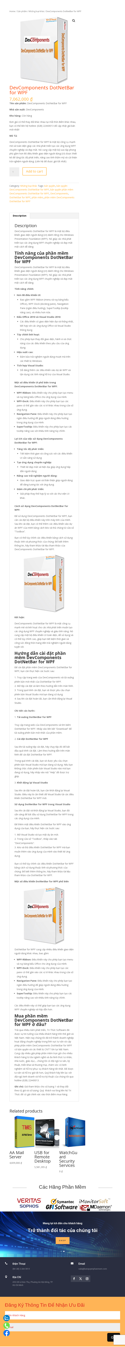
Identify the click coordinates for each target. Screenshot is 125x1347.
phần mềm (37, 197)
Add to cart (34, 171)
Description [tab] (19, 215)
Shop (62, 1241)
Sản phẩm (22, 11)
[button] (74, 21)
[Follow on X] (80, 1278)
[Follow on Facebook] (74, 1278)
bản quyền (49, 185)
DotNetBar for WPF (19, 197)
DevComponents (59, 193)
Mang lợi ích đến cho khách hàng (62, 1223)
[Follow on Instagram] (87, 1278)
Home (12, 11)
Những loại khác (36, 11)
